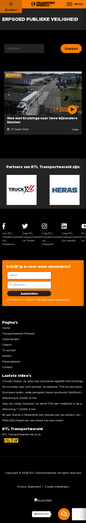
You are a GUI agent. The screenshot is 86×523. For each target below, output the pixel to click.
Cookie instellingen (57, 487)
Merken (7, 356)
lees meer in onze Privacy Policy (53, 300)
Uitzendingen (10, 339)
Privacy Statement (29, 487)
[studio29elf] (43, 501)
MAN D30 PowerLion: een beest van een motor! (33, 421)
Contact (7, 367)
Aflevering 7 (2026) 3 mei (19, 409)
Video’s (7, 345)
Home (6, 328)
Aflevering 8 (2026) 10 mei (19, 398)
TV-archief (9, 350)
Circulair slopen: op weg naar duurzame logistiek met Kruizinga (42, 381)
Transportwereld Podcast (18, 334)
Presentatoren (11, 362)
